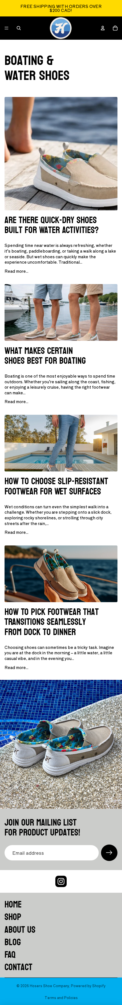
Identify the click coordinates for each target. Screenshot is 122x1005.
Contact (18, 967)
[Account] (102, 28)
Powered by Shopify (88, 985)
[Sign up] (109, 853)
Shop (13, 917)
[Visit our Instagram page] (61, 881)
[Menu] (6, 28)
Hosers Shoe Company (49, 985)
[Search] (18, 28)
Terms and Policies (61, 997)
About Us (20, 929)
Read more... (16, 271)
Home (13, 904)
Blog (13, 942)
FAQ (10, 955)
